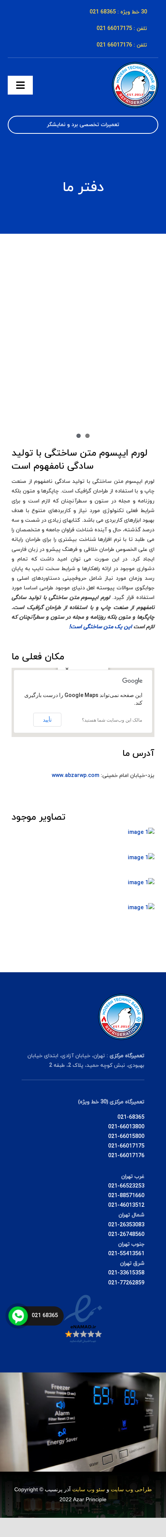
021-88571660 (126, 1195)
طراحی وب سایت (131, 1489)
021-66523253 (126, 1186)
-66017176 (130, 1155)
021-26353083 (126, 1225)
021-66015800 (126, 1136)
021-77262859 (126, 1283)
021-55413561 (126, 1254)
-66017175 (130, 1146)
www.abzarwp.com (75, 775)
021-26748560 (126, 1234)
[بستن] (67, 669)
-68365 (135, 1117)
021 (122, 1117)
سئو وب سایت (88, 1489)
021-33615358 (126, 1273)
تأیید (47, 720)
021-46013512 (126, 1205)
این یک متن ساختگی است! (100, 626)
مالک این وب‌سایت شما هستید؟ (112, 720)
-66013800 (130, 1127)
